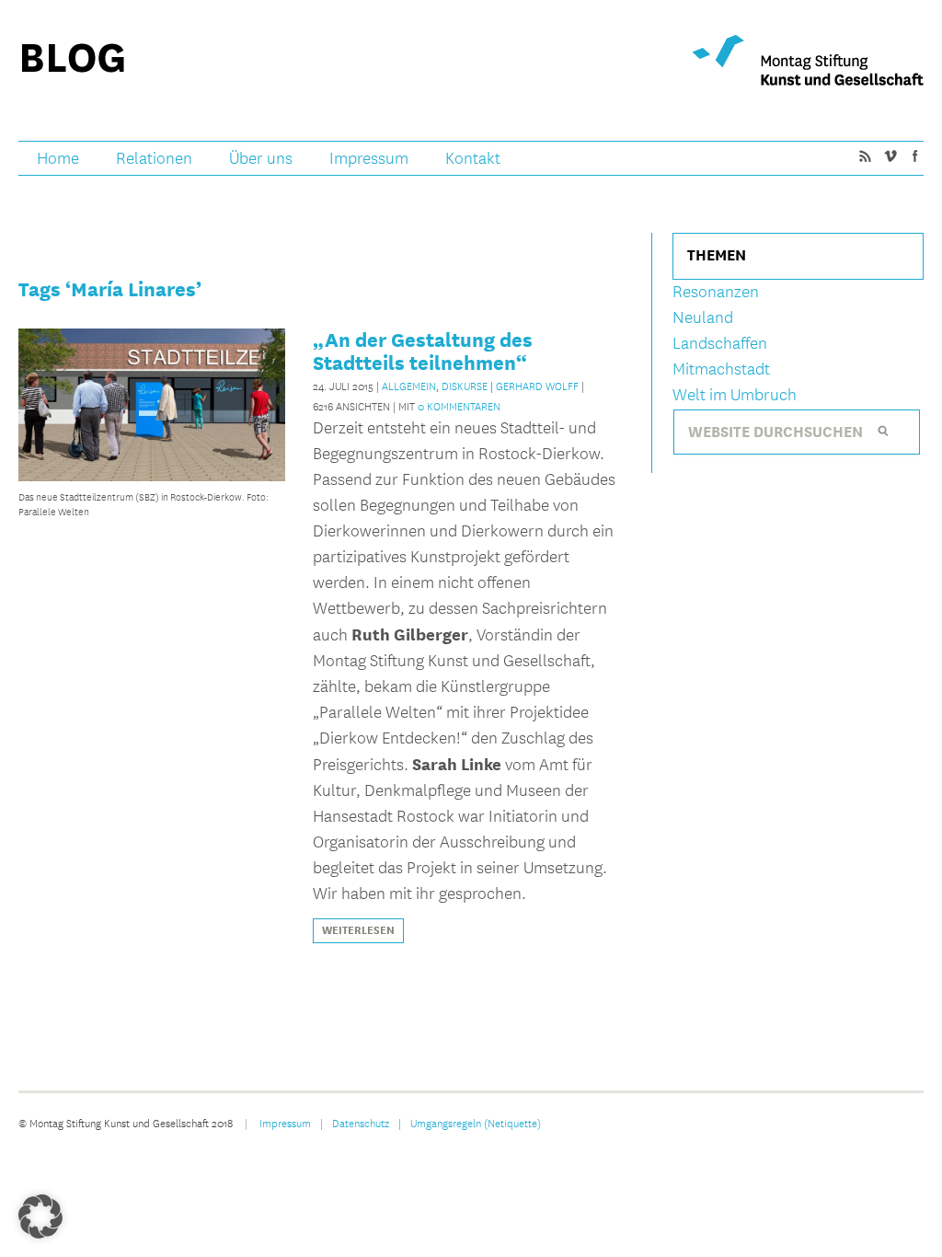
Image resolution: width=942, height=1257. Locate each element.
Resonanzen (715, 292)
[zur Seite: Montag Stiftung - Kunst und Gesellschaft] (808, 60)
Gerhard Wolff (537, 385)
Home (58, 158)
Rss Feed (865, 155)
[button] (40, 1216)
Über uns (261, 158)
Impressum (368, 158)
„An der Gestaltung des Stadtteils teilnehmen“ (423, 351)
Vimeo (889, 155)
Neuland (702, 318)
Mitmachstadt (721, 369)
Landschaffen (719, 343)
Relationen (154, 158)
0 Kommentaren (459, 405)
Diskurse (465, 385)
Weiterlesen (358, 930)
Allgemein (409, 385)
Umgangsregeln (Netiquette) (475, 1122)
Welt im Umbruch (734, 395)
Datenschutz (360, 1122)
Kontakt (472, 158)
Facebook (914, 155)
